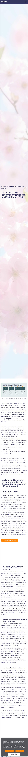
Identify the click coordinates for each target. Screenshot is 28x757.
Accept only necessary (9, 750)
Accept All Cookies (19, 750)
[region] (14, 747)
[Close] (25, 739)
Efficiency (15, 186)
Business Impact (6, 186)
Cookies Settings (14, 754)
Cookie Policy (22, 747)
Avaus (4, 1)
